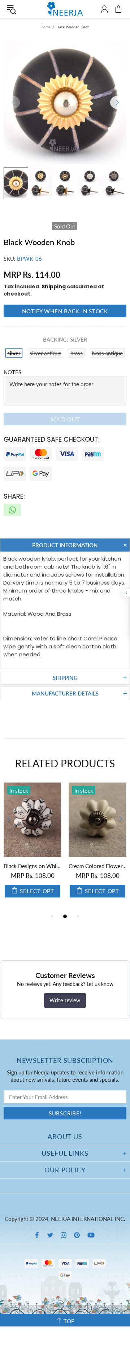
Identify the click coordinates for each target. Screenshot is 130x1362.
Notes (12, 372)
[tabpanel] (77, 847)
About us (65, 1136)
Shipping (54, 286)
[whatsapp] (12, 510)
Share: (14, 496)
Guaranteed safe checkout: (52, 439)
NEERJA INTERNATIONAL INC (65, 9)
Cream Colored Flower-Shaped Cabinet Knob (78, 866)
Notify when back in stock (65, 311)
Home (45, 27)
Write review (64, 1000)
